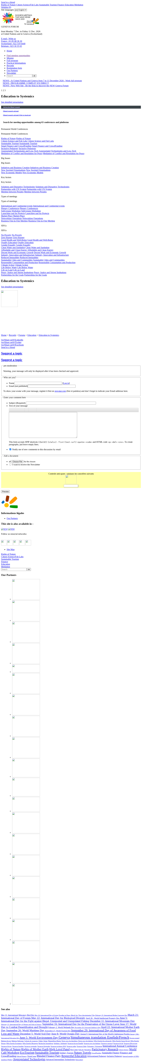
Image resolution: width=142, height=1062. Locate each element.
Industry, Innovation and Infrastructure (18, 255)
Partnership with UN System (13, 189)
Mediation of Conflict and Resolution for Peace (21, 153)
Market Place (7, 216)
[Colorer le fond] (23, 410)
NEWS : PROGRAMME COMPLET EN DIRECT (26, 83)
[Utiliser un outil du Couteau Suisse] (38, 410)
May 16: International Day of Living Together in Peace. (53, 1015)
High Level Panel (59, 1049)
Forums (21, 335)
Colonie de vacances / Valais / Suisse (36, 1041)
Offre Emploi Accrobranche (103, 1041)
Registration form (14, 68)
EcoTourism (27, 1052)
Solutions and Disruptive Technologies (18, 187)
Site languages (7, 10)
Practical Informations (16, 63)
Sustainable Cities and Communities (17, 260)
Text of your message (18, 406)
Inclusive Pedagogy (9, 148)
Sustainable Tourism (48, 5)
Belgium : (11, 46)
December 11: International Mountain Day (112, 1021)
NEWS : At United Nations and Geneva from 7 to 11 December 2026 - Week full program (42, 80)
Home (9, 51)
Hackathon (87, 1049)
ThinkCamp (31, 1056)
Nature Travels (82, 1052)
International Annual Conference (120, 1046)
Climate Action (7, 265)
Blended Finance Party (49, 1056)
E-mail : (8, 38)
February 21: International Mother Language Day (111, 1015)
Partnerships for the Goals (12, 275)
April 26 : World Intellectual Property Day (103, 1018)
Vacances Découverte (130, 1043)
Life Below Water (9, 267)
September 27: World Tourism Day (58, 1031)
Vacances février (6, 1046)
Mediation (78, 5)
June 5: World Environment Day (39, 1037)
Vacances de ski (118, 1043)
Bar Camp (74, 1050)
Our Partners (12, 70)
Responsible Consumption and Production (19, 262)
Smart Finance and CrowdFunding (16, 146)
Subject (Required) (17, 403)
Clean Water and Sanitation (13, 247)
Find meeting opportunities (18, 55)
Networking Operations (11, 218)
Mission (10, 58)
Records (10, 65)
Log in (66, 383)
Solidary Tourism (66, 1053)
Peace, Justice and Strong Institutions (17, 272)
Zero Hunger (6, 237)
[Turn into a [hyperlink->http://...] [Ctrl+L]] (27, 410)
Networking (79, 1059)
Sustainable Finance (110, 1053)
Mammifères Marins (54, 1041)
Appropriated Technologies (29, 1059)
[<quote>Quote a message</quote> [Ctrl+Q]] (31, 410)
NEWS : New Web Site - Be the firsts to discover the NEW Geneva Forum (36, 85)
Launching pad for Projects (13, 213)
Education (69, 5)
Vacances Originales (43, 1046)
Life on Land (7, 270)
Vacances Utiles (82, 1046)
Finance (60, 5)
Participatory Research (105, 1049)
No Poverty (6, 235)
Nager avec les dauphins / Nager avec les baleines (77, 1041)
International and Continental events (17, 206)
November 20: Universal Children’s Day (88, 1027)
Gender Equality (8, 245)
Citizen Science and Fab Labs (14, 141)
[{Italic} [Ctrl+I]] (15, 410)
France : (11, 41)
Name (11, 383)
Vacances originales (30, 1046)
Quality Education (9, 242)
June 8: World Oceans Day (65, 1033)
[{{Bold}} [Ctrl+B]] (11, 410)
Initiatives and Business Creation (15, 167)
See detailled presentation (12, 102)
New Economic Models (11, 172)
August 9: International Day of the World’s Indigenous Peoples (105, 1034)
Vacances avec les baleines (92, 1043)
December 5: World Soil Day (35, 1033)
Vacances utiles (71, 1046)
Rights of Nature (8, 5)
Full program (12, 60)
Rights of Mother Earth (35, 1049)
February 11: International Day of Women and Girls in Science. (21, 1024)
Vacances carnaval (107, 1043)
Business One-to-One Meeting (14, 221)
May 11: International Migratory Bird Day (18, 1015)
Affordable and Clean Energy (14, 250)
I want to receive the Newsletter (26, 464)
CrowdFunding (96, 1053)
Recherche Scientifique (46, 1043)
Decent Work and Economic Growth (17, 252)
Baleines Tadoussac (18, 1041)
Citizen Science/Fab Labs (27, 5)
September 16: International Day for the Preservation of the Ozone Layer (81, 1024)
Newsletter (11, 73)
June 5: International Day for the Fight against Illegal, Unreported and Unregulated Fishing (64, 1019)
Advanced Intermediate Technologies (60, 1059)
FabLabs (81, 1049)
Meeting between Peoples (12, 192)
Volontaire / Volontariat (94, 1046)
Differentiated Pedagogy (96, 1056)
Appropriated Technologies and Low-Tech (19, 151)
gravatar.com (60, 391)
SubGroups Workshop (11, 211)
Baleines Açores (6, 1041)
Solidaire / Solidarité (60, 1043)
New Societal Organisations (13, 170)
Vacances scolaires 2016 (58, 1046)
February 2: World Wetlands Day (61, 1027)
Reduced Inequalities (10, 257)
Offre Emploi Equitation (14, 1043)
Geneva (64, 1037)
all (10, 461)
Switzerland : (13, 43)
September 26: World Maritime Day (25, 1030)
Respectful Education (74, 1055)
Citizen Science (124, 1049)
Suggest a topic (11, 353)
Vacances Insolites (18, 1046)
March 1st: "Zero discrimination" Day (83, 1015)
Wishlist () (6, 7)
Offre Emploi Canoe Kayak (121, 1041)
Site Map (11, 549)
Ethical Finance (22, 1056)
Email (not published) (18, 386)
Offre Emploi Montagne (30, 1043)
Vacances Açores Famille (75, 1043)
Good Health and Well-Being (14, 240)
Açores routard (134, 1038)
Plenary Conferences (10, 208)
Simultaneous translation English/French (99, 1037)
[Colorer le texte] (19, 410)
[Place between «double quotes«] (34, 410)
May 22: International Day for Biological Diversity (58, 1018)
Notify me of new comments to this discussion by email (36, 449)
